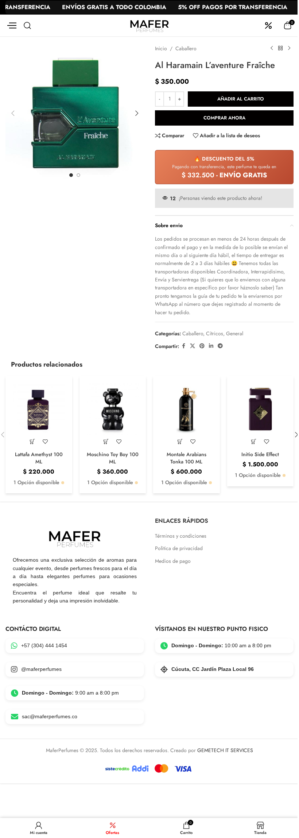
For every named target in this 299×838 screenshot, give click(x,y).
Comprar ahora (224, 117)
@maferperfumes (41, 669)
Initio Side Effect (260, 454)
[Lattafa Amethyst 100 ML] (39, 409)
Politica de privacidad (179, 548)
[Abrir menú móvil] (11, 25)
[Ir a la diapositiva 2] (78, 175)
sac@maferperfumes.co (49, 716)
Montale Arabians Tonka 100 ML (186, 458)
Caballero (186, 48)
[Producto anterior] (271, 48)
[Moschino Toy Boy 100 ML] (113, 409)
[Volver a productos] (280, 48)
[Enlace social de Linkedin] (211, 346)
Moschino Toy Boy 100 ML (113, 458)
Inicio (161, 48)
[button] (12, 113)
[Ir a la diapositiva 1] (71, 175)
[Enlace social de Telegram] (220, 346)
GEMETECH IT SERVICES (225, 750)
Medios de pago (173, 561)
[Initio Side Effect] (260, 409)
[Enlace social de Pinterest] (202, 346)
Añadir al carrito (240, 98)
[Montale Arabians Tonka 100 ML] (186, 409)
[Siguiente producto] (289, 48)
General (234, 333)
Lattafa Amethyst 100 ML (39, 458)
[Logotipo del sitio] (149, 24)
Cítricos (214, 333)
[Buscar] (27, 25)
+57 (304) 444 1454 (44, 645)
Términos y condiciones (180, 536)
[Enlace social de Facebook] (183, 346)
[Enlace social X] (192, 346)
